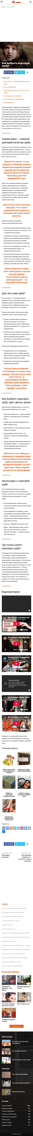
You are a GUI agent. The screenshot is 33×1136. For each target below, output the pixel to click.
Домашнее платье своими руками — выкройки (16, 949)
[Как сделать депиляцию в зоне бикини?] (6, 1043)
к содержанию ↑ (7, 133)
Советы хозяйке (11, 7)
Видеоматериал (8, 102)
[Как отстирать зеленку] (6, 1051)
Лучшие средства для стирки (21, 1059)
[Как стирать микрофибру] (6, 1075)
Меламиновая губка (18, 1091)
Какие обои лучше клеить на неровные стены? (16, 937)
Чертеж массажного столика (11, 920)
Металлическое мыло (9, 929)
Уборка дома (21, 1001)
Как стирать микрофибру (20, 1074)
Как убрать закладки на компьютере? (13, 912)
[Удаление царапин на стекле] (24, 980)
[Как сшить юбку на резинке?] (6, 1083)
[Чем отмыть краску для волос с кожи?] (9, 997)
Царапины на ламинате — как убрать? (7, 988)
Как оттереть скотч (23, 1004)
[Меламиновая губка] (6, 1092)
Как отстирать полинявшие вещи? (13, 966)
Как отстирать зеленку (19, 1051)
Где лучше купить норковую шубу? (14, 99)
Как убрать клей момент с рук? (12, 962)
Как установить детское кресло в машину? (15, 957)
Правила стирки (7, 925)
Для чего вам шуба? (10, 87)
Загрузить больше (16, 1026)
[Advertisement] (16, 25)
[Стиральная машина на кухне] (9, 1013)
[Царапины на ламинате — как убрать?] (9, 980)
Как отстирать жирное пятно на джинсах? (15, 908)
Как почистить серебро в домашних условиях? (16, 933)
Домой (3, 7)
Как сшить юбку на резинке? (21, 1083)
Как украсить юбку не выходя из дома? (14, 953)
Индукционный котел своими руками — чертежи (16, 945)
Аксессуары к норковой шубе (12, 96)
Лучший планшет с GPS (9, 941)
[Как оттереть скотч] (24, 997)
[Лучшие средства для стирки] (6, 1060)
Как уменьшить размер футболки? (13, 916)
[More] (27, 72)
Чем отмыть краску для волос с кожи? (8, 1004)
